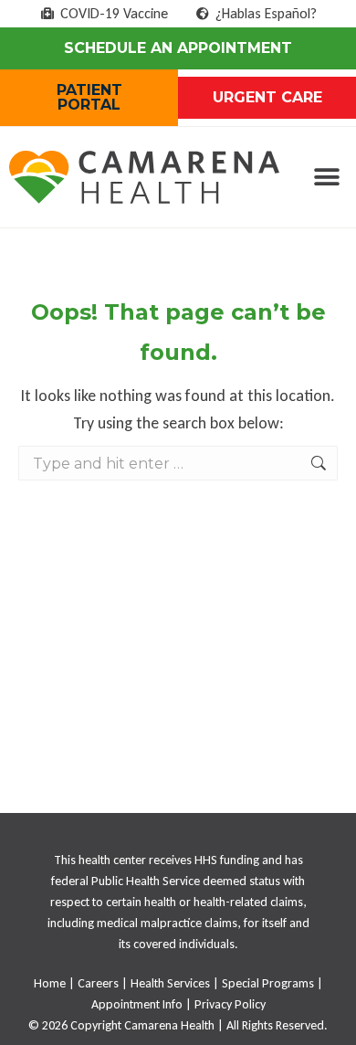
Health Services (170, 983)
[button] (326, 177)
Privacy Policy (230, 1004)
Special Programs (268, 983)
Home (50, 983)
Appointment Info (137, 1004)
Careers (98, 983)
